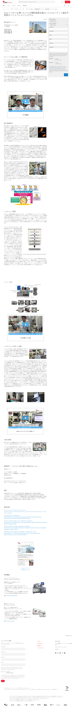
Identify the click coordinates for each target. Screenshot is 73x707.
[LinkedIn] (60, 653)
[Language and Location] (68, 5)
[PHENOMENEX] (58, 705)
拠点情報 (39, 645)
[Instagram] (57, 653)
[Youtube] (64, 653)
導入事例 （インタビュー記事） (20, 9)
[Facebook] (55, 653)
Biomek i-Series (10, 621)
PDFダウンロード (25, 569)
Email (50, 35)
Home (4, 9)
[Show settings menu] (39, 111)
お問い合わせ (39, 643)
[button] (20, 2)
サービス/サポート (40, 647)
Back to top (69, 635)
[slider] (24, 111)
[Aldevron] (19, 705)
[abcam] (12, 705)
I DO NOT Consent (10, 672)
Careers (38, 641)
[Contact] (64, 5)
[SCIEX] (65, 705)
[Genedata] (26, 705)
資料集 (12, 9)
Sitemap (56, 649)
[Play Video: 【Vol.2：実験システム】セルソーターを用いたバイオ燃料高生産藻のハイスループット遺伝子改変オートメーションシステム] (25, 324)
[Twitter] (62, 653)
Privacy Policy (62, 67)
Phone (50, 39)
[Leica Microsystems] (45, 705)
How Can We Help (53, 23)
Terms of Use (51, 68)
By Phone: (51, 62)
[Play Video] (9, 111)
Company (51, 43)
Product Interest (52, 19)
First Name (51, 31)
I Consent (56, 58)
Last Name (51, 27)
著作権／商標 (57, 641)
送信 (66, 74)
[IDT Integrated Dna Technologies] (39, 705)
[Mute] (37, 111)
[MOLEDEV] (52, 705)
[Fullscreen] (41, 111)
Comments (51, 47)
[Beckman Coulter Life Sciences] (7, 2)
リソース (8, 9)
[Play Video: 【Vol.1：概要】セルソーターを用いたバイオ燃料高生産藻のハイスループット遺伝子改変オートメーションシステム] (25, 101)
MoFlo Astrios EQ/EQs (12, 595)
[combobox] (36, 2)
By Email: (51, 58)
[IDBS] (32, 705)
